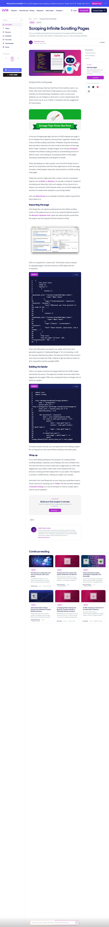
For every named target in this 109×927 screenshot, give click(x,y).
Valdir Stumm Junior (39, 41)
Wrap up (87, 58)
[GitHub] (89, 91)
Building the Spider (90, 55)
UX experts (74, 148)
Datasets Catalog (36, 487)
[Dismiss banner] (105, 3)
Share (102, 42)
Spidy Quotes (41, 196)
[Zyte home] (5, 10)
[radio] (6, 59)
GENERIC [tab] (34, 274)
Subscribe (95, 77)
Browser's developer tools (41, 215)
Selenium (51, 181)
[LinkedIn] (89, 87)
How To (35, 18)
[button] (75, 274)
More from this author (43, 537)
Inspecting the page (90, 52)
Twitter (57, 483)
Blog (30, 18)
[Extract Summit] (12, 75)
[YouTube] (98, 87)
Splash (43, 181)
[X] (93, 87)
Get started (54, 510)
